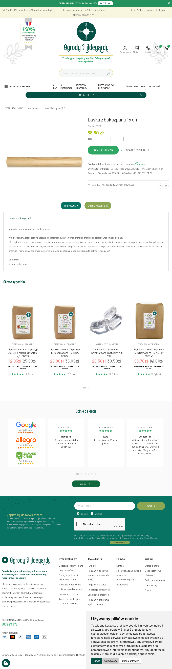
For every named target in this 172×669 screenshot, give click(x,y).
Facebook (149, 9)
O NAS (55, 86)
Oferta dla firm (152, 565)
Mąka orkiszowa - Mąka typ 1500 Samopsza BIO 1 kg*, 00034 (65, 353)
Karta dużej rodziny (68, 594)
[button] (125, 49)
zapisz (84, 513)
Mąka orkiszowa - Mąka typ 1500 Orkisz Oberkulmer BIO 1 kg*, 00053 (22, 353)
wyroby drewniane (125, 184)
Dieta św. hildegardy (23, 344)
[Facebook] (160, 186)
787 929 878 (9, 624)
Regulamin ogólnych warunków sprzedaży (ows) (98, 575)
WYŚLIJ (151, 505)
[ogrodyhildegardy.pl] (28, 34)
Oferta (148, 590)
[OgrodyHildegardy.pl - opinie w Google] (26, 427)
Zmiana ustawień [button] (130, 660)
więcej (141, 163)
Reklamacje (122, 584)
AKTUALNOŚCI (155, 86)
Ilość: (90, 138)
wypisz (98, 513)
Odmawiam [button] (110, 660)
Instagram (161, 9)
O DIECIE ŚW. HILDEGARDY (81, 86)
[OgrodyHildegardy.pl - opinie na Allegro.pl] (26, 442)
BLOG (143, 86)
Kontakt (120, 565)
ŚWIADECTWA (132, 86)
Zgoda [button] (96, 660)
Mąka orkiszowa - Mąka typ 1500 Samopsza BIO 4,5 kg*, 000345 (149, 353)
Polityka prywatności (155, 580)
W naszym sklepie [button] (20, 86)
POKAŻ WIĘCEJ (119, 542)
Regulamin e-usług (97, 584)
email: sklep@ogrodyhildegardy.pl (35, 9)
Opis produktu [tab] (71, 205)
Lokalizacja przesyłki (98, 594)
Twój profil (93, 565)
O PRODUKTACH (66, 86)
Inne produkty (108, 184)
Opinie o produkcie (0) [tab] (98, 205)
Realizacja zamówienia (99, 589)
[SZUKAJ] (108, 73)
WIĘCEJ (104, 3)
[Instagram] (166, 186)
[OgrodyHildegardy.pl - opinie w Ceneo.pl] (26, 458)
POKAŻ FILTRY (86, 94)
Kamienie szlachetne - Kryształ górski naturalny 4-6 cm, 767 (107, 353)
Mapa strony (151, 585)
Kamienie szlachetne (107, 344)
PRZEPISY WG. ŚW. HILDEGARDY (106, 86)
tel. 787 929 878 (10, 9)
